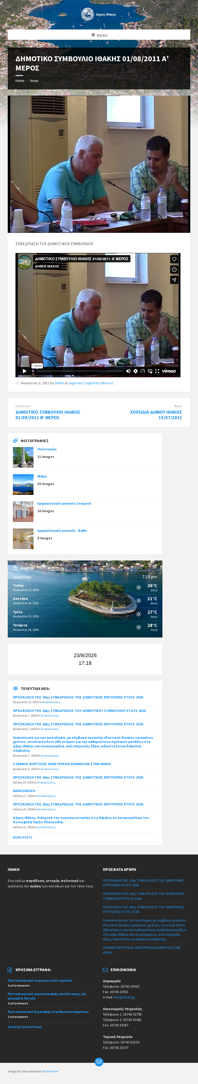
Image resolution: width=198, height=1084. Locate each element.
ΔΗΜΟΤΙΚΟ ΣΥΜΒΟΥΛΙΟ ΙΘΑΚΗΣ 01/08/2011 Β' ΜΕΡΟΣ (47, 414)
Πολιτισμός (47, 449)
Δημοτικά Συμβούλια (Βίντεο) (90, 383)
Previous (23, 406)
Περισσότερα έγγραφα (25, 1027)
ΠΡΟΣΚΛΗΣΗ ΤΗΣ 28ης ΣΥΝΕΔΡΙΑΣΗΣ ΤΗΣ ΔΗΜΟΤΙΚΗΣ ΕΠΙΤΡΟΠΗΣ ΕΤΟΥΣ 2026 (78, 724)
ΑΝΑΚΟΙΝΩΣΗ (24, 790)
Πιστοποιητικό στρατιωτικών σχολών (40, 980)
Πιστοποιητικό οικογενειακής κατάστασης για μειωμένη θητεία (47, 996)
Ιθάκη (42, 476)
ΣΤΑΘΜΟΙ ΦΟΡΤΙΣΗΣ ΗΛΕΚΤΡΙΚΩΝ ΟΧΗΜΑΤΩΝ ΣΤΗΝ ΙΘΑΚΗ (62, 764)
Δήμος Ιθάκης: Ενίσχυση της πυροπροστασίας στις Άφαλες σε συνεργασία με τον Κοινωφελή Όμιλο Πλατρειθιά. (81, 819)
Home (19, 80)
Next (178, 406)
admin (59, 383)
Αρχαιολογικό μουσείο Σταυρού (64, 503)
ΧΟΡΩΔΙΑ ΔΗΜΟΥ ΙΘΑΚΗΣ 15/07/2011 (156, 414)
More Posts (22, 837)
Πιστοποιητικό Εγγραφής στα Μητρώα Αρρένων (48, 1011)
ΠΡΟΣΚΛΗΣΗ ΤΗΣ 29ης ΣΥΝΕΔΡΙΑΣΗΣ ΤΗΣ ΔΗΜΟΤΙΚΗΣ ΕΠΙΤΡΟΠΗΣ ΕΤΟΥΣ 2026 (78, 697)
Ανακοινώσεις (51, 702)
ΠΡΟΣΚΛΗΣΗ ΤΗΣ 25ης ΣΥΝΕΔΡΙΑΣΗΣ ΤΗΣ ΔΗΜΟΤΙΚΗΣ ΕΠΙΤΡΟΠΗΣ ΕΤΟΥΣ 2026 (78, 804)
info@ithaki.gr (124, 997)
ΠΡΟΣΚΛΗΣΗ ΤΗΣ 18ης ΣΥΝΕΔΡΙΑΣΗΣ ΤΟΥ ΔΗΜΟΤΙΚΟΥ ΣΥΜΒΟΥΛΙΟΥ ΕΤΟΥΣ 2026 (79, 710)
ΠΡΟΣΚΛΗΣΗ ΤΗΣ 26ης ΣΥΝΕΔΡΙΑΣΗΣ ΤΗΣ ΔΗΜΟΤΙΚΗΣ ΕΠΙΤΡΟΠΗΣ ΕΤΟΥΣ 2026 (78, 777)
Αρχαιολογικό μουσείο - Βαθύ (62, 530)
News (34, 80)
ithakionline (50, 1071)
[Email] (99, 1062)
